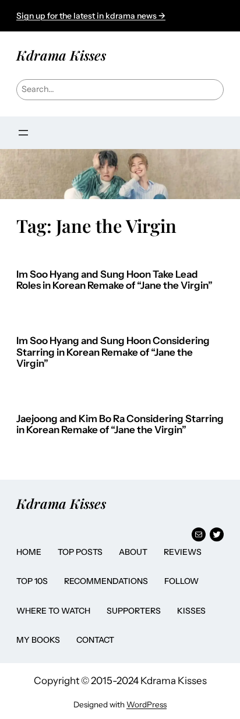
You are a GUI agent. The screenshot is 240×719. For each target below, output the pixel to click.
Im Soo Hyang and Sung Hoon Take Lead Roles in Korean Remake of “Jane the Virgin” (114, 280)
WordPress (146, 704)
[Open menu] (23, 133)
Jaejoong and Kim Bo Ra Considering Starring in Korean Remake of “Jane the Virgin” (120, 424)
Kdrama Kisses (61, 55)
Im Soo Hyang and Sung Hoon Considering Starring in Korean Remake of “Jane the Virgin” (113, 352)
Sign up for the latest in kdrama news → (90, 15)
